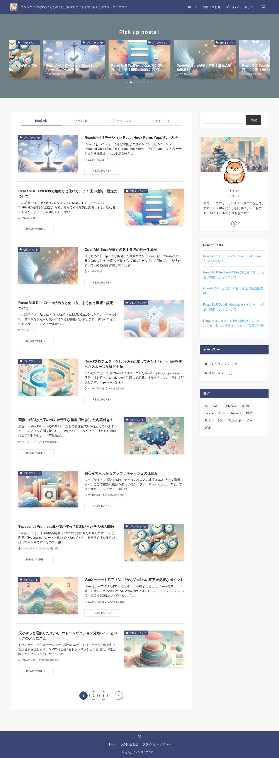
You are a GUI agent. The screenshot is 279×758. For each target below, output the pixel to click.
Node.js (236, 413)
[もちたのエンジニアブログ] (13, 6)
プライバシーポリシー (157, 744)
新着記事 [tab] (41, 121)
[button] (127, 82)
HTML (246, 406)
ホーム (112, 744)
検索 (254, 120)
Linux (222, 413)
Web (208, 427)
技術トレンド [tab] (161, 121)
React (208, 420)
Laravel (209, 413)
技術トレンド (220, 373)
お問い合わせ (129, 744)
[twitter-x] (234, 224)
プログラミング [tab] (121, 121)
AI (206, 406)
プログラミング (223, 364)
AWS (216, 406)
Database (231, 406)
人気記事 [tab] (81, 121)
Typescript (235, 420)
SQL (220, 420)
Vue (249, 420)
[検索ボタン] (264, 7)
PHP (249, 413)
